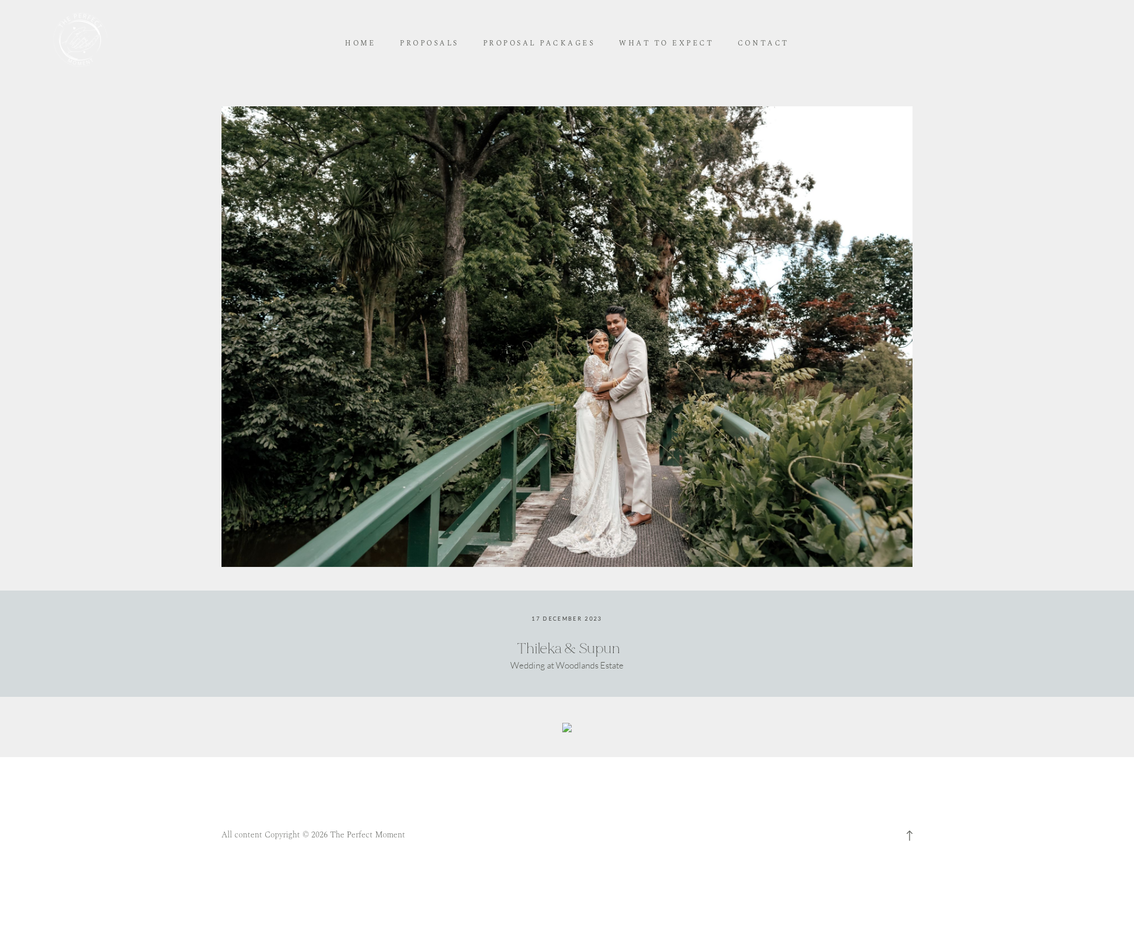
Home (360, 43)
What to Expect (666, 43)
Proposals (429, 43)
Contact (763, 43)
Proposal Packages (539, 43)
